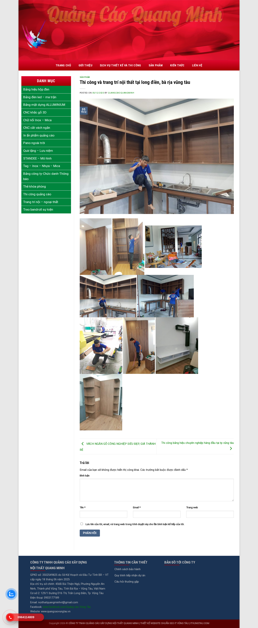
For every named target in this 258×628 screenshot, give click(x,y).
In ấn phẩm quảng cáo (38, 135)
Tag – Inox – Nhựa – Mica (41, 166)
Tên (82, 507)
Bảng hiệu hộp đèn (36, 89)
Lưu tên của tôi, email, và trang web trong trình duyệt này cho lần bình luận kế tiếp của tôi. (135, 524)
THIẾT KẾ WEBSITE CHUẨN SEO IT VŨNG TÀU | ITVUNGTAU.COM (174, 623)
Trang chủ (63, 65)
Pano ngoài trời (34, 143)
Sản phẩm (156, 65)
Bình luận (85, 475)
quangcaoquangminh (121, 93)
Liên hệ (197, 65)
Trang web (192, 507)
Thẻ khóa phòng (34, 186)
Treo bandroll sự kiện (38, 209)
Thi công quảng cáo (37, 194)
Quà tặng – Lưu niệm (38, 151)
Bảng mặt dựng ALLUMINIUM (44, 105)
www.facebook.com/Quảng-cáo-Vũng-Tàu (67, 606)
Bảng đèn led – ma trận (39, 97)
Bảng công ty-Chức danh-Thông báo (46, 176)
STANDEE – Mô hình (37, 158)
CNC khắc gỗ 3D (34, 112)
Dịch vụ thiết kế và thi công (120, 65)
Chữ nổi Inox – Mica (37, 120)
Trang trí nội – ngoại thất (40, 202)
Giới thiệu (85, 65)
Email (137, 507)
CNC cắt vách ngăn (36, 128)
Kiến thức (177, 65)
